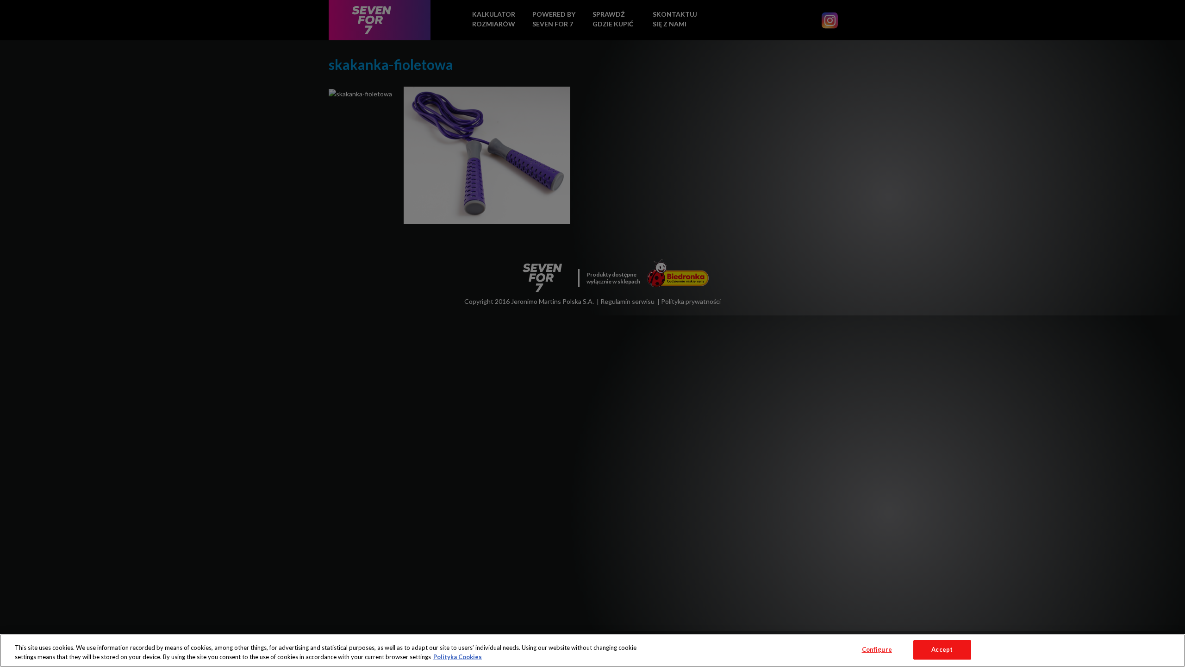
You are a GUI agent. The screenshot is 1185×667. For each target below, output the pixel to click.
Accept (942, 649)
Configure (877, 649)
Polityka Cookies (457, 657)
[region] (592, 650)
